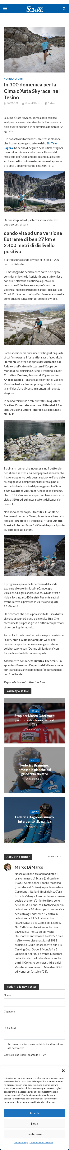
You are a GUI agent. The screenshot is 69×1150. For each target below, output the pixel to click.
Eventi (19, 78)
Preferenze (34, 1134)
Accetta (34, 1113)
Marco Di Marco (33, 103)
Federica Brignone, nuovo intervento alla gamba (34, 819)
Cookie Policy (21, 1142)
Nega (34, 1123)
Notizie (8, 78)
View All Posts (55, 856)
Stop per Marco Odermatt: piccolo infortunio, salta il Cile (34, 720)
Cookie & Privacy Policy (41, 1142)
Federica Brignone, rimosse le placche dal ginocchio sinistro (34, 769)
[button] (63, 1071)
